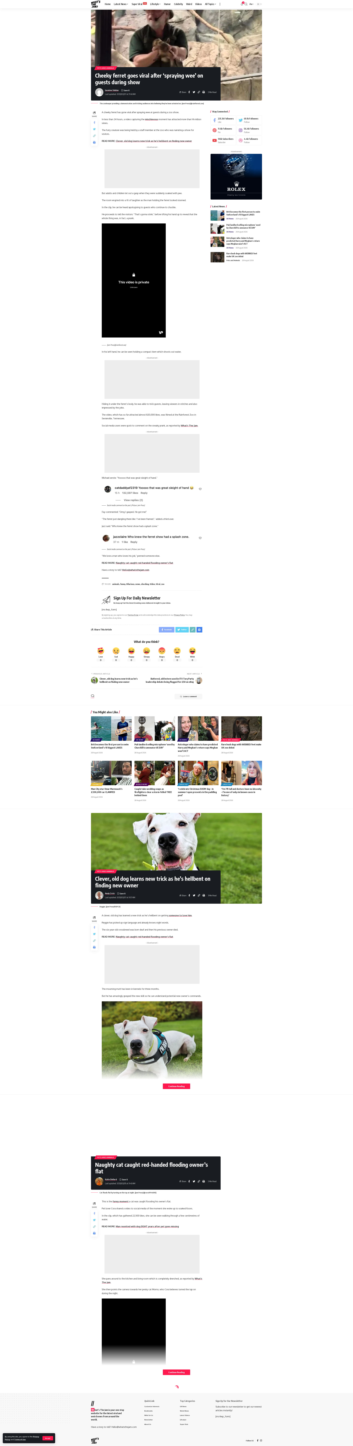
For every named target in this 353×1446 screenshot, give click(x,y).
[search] (246, 4)
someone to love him (180, 915)
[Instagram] (249, 130)
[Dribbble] (249, 140)
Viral (158, 584)
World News (141, 784)
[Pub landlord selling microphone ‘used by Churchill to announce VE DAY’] (217, 228)
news (137, 584)
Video (152, 584)
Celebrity (97, 784)
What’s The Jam (189, 425)
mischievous (151, 119)
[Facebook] (223, 120)
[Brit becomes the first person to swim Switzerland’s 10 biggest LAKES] (217, 215)
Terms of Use (20, 1439)
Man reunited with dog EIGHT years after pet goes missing (147, 1226)
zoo (162, 584)
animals (115, 584)
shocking (145, 584)
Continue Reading (176, 1086)
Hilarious (130, 584)
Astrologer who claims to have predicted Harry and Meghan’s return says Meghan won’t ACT (243, 241)
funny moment (121, 1201)
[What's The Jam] (95, 4)
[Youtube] (223, 140)
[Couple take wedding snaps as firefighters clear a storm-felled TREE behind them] (154, 773)
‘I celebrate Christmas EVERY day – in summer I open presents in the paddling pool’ (197, 792)
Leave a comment (190, 696)
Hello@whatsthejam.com (135, 570)
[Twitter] (249, 120)
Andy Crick (110, 893)
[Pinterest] (223, 130)
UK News (230, 219)
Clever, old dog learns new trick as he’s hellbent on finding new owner (154, 141)
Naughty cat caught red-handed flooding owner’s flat (144, 562)
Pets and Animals (105, 68)
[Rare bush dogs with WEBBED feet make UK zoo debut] (217, 257)
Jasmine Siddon (112, 90)
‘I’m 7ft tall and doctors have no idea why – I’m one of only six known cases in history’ (241, 792)
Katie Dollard (111, 1179)
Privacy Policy (179, 615)
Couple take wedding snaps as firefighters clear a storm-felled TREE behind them (153, 792)
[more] (220, 4)
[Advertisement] (152, 168)
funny (122, 584)
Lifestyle (183, 784)
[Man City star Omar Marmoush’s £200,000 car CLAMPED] (111, 773)
